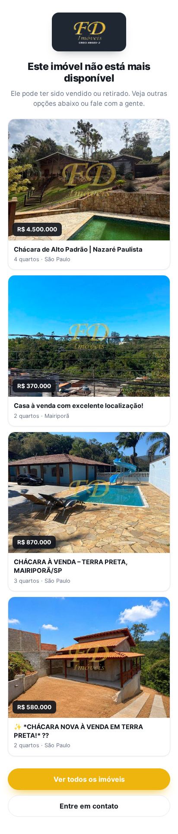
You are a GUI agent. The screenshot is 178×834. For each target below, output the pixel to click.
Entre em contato (89, 806)
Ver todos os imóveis (89, 779)
